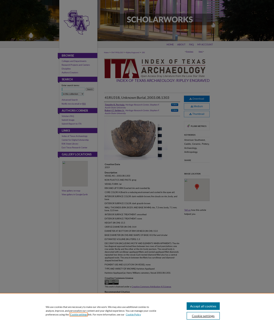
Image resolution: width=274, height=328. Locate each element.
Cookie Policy (133, 314)
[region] (137, 310)
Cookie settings (78, 314)
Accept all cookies (203, 306)
